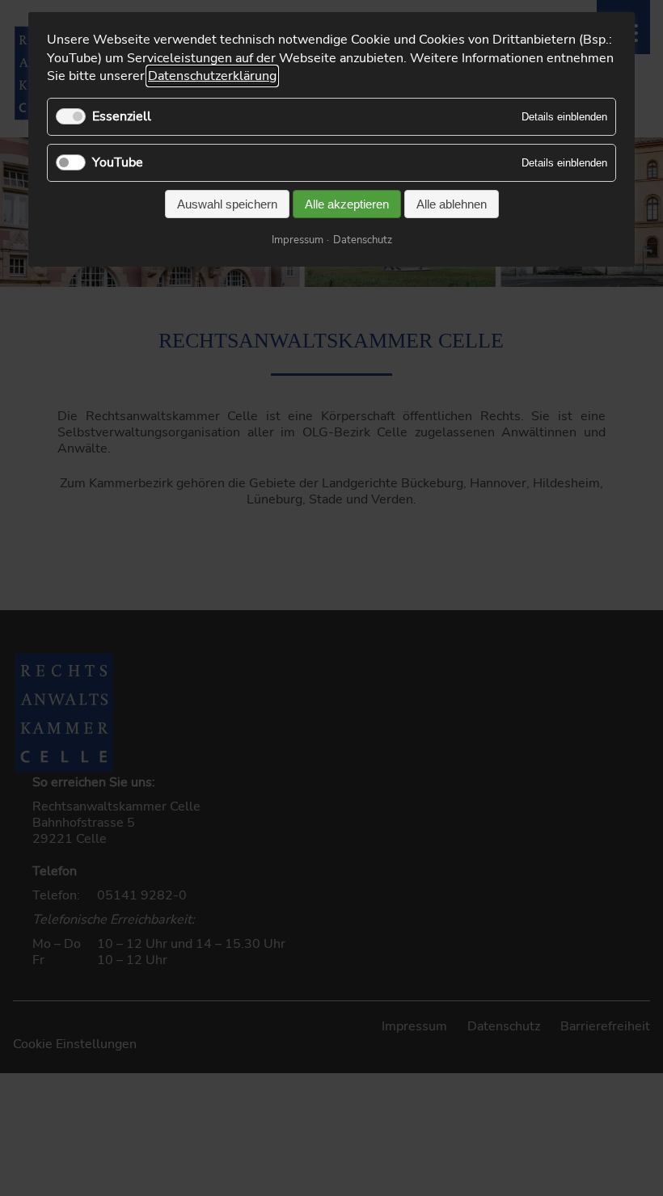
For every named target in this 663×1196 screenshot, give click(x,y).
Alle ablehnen (451, 204)
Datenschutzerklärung (212, 76)
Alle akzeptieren (347, 204)
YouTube (117, 162)
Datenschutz (362, 240)
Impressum (297, 240)
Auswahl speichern (227, 204)
